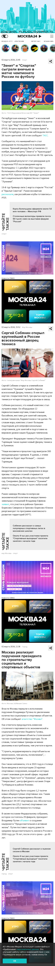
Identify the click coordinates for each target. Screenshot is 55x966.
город (4, 874)
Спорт (24, 60)
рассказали (7, 194)
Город (24, 646)
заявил (5, 504)
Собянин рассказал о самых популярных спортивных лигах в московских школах (29, 528)
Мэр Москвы (27, 327)
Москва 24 (27, 36)
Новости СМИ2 (8, 278)
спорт (4, 234)
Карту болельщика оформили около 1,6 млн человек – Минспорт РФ (32, 210)
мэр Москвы (6, 553)
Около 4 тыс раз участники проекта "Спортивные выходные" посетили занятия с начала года (30, 538)
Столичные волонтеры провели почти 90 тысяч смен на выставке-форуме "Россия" (32, 219)
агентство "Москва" (32, 719)
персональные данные (28, 949)
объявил (24, 820)
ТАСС (45, 135)
